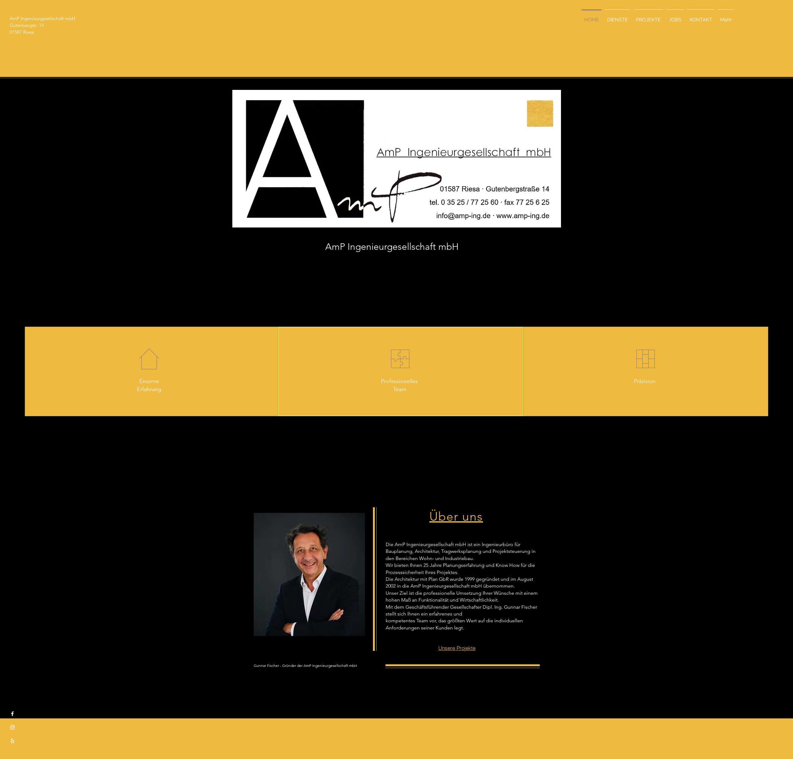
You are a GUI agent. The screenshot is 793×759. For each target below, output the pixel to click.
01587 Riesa (22, 32)
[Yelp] (12, 741)
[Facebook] (12, 714)
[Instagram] (12, 727)
